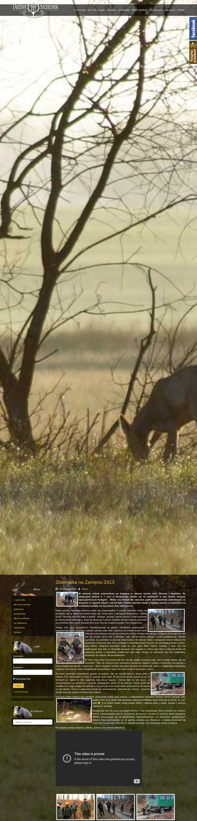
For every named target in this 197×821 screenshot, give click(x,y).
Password (18, 667)
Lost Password (21, 691)
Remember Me (22, 679)
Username (18, 656)
